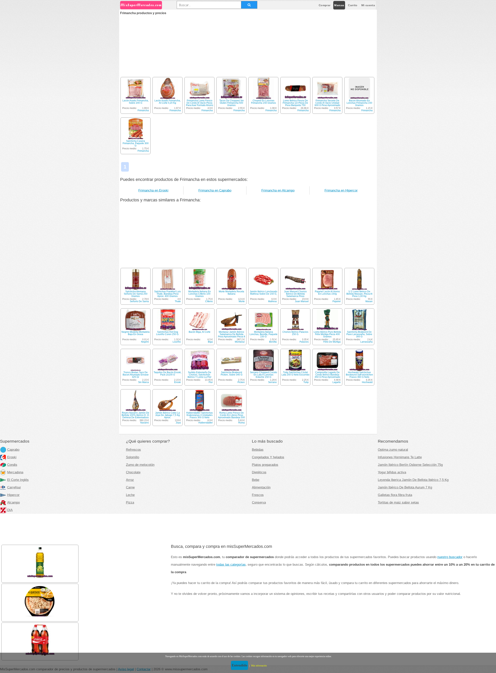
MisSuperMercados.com (141, 5)
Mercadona (15, 472)
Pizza (130, 502)
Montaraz (240, 342)
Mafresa (272, 301)
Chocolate (133, 472)
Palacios (304, 342)
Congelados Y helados (268, 457)
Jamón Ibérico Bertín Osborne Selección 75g (410, 465)
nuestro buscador (449, 557)
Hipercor (13, 495)
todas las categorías (231, 564)
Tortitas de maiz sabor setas (398, 502)
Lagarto (336, 382)
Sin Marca (143, 382)
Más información (259, 665)
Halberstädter (205, 423)
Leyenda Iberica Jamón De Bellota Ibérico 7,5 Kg (413, 480)
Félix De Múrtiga (332, 342)
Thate (178, 301)
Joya (178, 423)
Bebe (255, 480)
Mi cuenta (368, 5)
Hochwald (367, 382)
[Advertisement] (248, 44)
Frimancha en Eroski (153, 190)
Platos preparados (265, 465)
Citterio (209, 301)
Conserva (259, 502)
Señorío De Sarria (139, 301)
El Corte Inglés (18, 480)
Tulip (306, 382)
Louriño (177, 342)
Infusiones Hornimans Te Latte (400, 457)
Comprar (324, 5)
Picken (241, 382)
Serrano (272, 382)
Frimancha (143, 110)
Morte (242, 301)
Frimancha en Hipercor (341, 190)
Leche (130, 495)
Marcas (339, 5)
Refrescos (133, 450)
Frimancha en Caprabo (214, 190)
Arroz (130, 480)
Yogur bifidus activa (392, 472)
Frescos (258, 495)
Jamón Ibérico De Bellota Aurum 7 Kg (405, 487)
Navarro (144, 423)
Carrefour (14, 487)
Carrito (352, 5)
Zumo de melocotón (140, 465)
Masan (369, 301)
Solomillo (132, 457)
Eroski (177, 382)
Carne (130, 487)
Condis (12, 465)
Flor (211, 382)
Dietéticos (259, 472)
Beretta (273, 342)
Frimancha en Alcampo (277, 190)
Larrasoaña (366, 342)
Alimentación (261, 487)
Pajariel (336, 301)
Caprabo (13, 450)
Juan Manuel (302, 301)
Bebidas (258, 450)
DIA (10, 510)
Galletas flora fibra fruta (395, 495)
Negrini (145, 342)
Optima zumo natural (393, 450)
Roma (241, 423)
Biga (210, 342)
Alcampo (13, 502)
